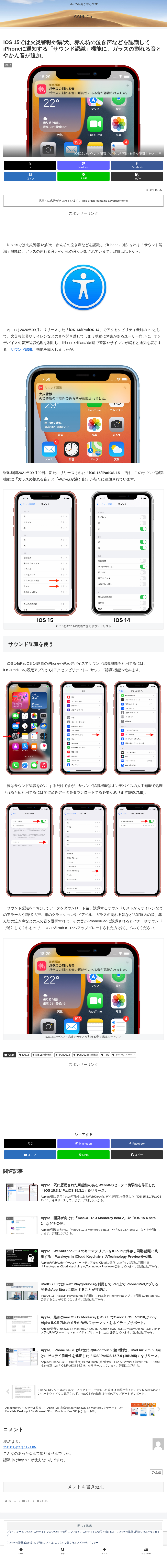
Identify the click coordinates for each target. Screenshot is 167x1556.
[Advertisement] (83, 226)
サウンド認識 (22, 349)
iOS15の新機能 (43, 1054)
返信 (158, 1472)
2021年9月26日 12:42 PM (19, 1447)
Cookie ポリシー (89, 1542)
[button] (137, 176)
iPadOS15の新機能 (87, 1054)
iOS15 (11, 1054)
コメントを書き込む (83, 1486)
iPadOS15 (64, 1054)
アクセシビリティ (125, 1054)
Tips (106, 1054)
